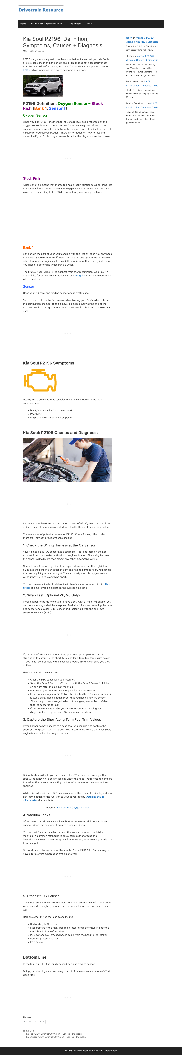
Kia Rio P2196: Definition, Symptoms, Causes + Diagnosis (54, 1034)
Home (23, 23)
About (89, 23)
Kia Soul (30, 1030)
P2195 (26, 70)
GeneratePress (110, 1050)
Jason (129, 37)
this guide (79, 275)
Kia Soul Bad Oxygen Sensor (73, 807)
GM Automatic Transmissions (45, 23)
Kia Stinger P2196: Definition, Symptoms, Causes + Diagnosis (56, 1037)
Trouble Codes (74, 23)
